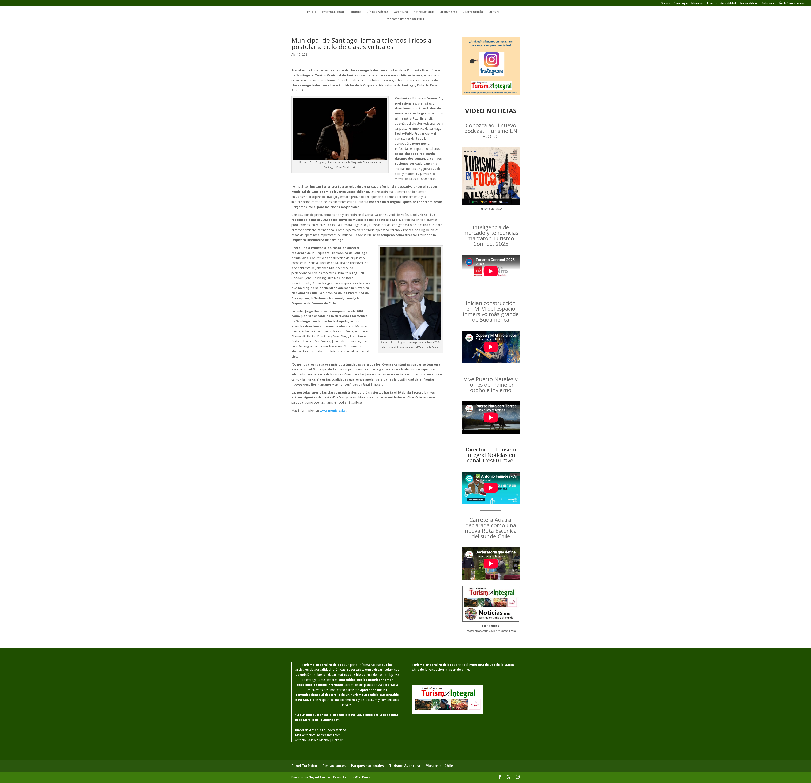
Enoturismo (448, 12)
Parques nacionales (367, 765)
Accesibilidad (728, 3)
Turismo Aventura (404, 765)
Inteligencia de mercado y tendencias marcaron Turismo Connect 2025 (490, 235)
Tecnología (681, 3)
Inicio (312, 12)
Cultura (494, 12)
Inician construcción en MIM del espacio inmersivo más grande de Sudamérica (491, 311)
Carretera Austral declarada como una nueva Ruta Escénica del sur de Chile (491, 528)
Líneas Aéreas (377, 12)
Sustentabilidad (749, 3)
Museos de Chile (439, 765)
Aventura (401, 12)
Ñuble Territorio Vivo (792, 3)
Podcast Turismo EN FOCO (405, 19)
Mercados (697, 3)
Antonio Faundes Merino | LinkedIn (319, 740)
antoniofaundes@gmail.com (321, 735)
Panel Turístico (304, 765)
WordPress (362, 777)
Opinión (665, 3)
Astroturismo (423, 12)
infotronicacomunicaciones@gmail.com (491, 631)
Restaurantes (334, 765)
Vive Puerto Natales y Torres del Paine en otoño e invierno (491, 384)
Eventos (712, 3)
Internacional (333, 12)
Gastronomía (473, 12)
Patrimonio (769, 3)
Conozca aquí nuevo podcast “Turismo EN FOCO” (490, 130)
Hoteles (355, 12)
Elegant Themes (320, 777)
